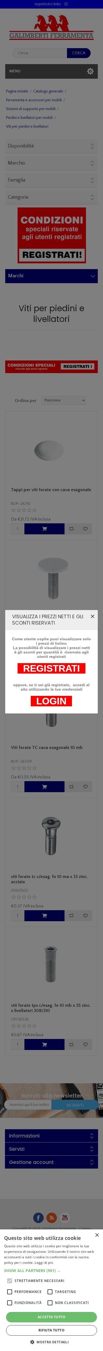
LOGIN (51, 701)
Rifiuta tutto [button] (51, 1330)
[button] (51, 1270)
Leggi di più (44, 1262)
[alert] (51, 1290)
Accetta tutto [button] (51, 1317)
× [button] (97, 1235)
